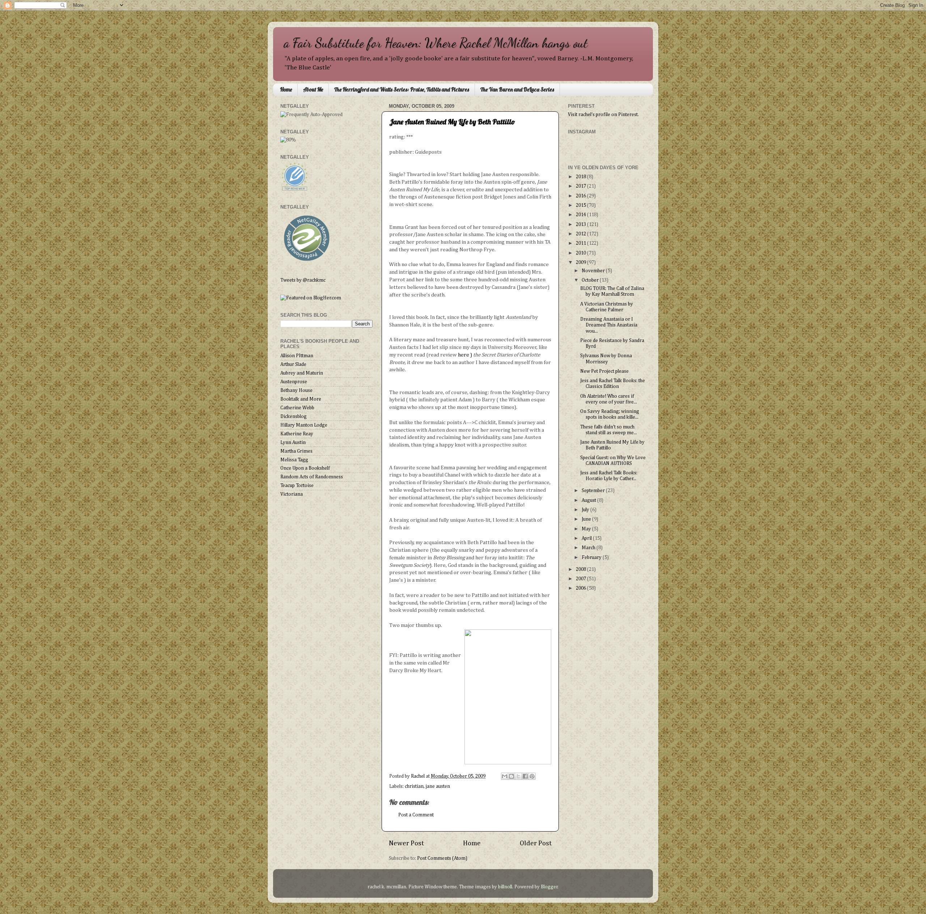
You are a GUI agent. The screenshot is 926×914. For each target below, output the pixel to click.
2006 (581, 588)
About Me (313, 89)
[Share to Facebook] (525, 776)
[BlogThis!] (511, 776)
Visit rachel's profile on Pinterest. (603, 114)
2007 (581, 578)
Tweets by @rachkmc (303, 280)
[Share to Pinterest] (532, 776)
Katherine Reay (296, 433)
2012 (581, 233)
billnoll (505, 886)
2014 (581, 214)
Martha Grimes (296, 451)
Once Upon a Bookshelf (305, 468)
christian (414, 786)
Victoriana (291, 494)
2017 (581, 186)
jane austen (438, 786)
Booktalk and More (300, 399)
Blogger (549, 886)
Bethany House (296, 390)
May (587, 528)
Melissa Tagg (294, 459)
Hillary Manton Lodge (303, 425)
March (589, 547)
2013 (581, 224)
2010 (581, 253)
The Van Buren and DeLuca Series (517, 89)
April (587, 538)
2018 (581, 176)
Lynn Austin (293, 442)
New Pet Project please (604, 371)
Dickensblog (293, 416)
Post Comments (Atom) (442, 858)
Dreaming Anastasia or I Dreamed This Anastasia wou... (608, 325)
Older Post (536, 843)
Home (286, 89)
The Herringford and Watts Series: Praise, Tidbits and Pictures (401, 89)
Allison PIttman (296, 355)
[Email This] (504, 776)
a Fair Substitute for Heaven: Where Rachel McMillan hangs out (436, 43)
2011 (581, 243)
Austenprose (293, 381)
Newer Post (406, 843)
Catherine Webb (297, 407)
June (587, 519)
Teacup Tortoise (297, 485)
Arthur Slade (293, 364)
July (586, 509)
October (591, 280)
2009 (581, 262)
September (594, 490)
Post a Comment (416, 814)
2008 (581, 569)
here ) (465, 355)
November (594, 270)
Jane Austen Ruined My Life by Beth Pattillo (452, 121)
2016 (581, 195)
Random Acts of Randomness (311, 476)
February (592, 557)
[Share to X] (518, 776)
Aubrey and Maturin (301, 373)
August (589, 500)
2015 (581, 205)
